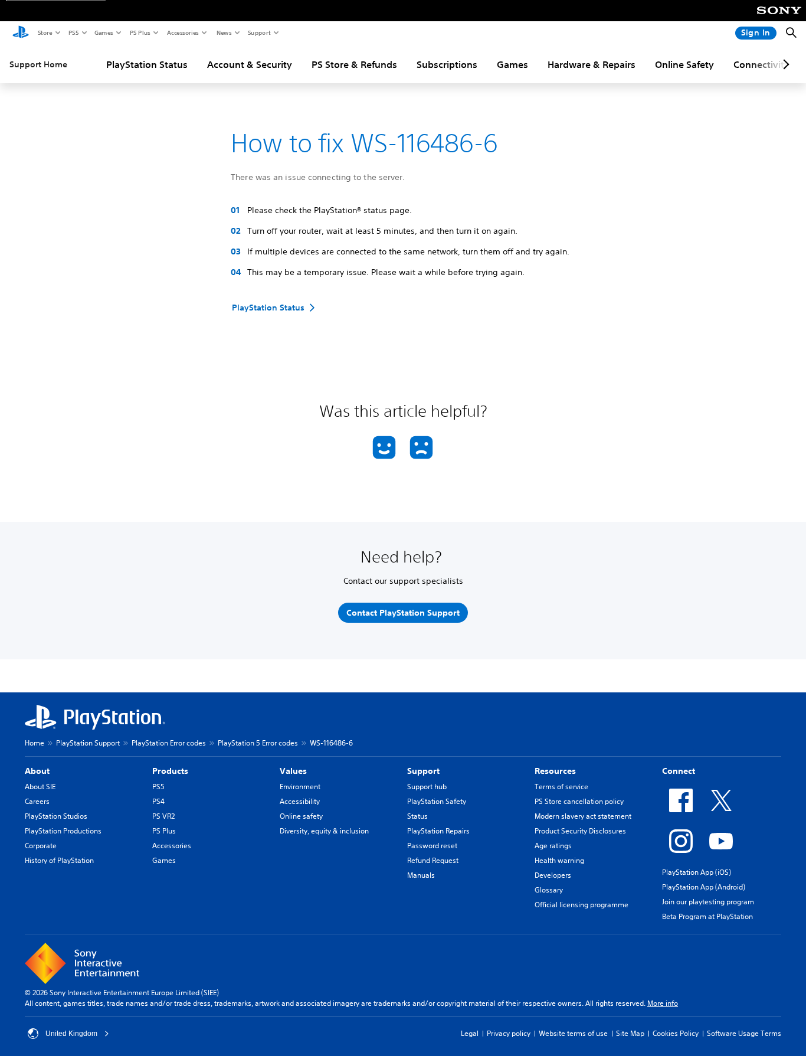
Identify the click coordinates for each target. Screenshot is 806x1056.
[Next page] (784, 64)
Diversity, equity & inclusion (324, 831)
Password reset (432, 846)
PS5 (73, 32)
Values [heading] (293, 771)
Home (34, 743)
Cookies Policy (676, 1033)
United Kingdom (71, 1033)
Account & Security (249, 64)
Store (44, 32)
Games (103, 32)
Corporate (41, 846)
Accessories (182, 32)
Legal (470, 1033)
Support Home (38, 64)
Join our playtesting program (708, 902)
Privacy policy (508, 1033)
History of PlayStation (59, 860)
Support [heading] (423, 771)
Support (258, 32)
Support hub (427, 787)
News (223, 32)
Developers (553, 875)
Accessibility (300, 801)
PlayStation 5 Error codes (258, 743)
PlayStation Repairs (438, 831)
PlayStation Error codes (169, 743)
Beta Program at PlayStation (707, 916)
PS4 (158, 801)
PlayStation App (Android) (703, 887)
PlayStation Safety (436, 801)
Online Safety (684, 64)
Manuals (421, 875)
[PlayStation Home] (21, 33)
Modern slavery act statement (583, 816)
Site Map (630, 1033)
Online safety (301, 816)
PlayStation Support (88, 743)
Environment (300, 787)
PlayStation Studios (56, 816)
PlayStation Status (147, 64)
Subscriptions (447, 64)
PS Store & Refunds (354, 64)
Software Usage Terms (744, 1033)
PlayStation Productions (63, 831)
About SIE (40, 787)
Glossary (549, 890)
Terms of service (561, 787)
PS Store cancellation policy (579, 801)
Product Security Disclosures (580, 831)
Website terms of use (573, 1033)
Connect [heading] (678, 771)
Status (417, 816)
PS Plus (139, 32)
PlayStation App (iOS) (696, 872)
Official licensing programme (581, 905)
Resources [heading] (555, 771)
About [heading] (37, 771)
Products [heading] (170, 771)
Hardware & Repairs (591, 64)
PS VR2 (163, 816)
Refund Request (432, 860)
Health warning (559, 860)
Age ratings (553, 846)
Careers (37, 801)
